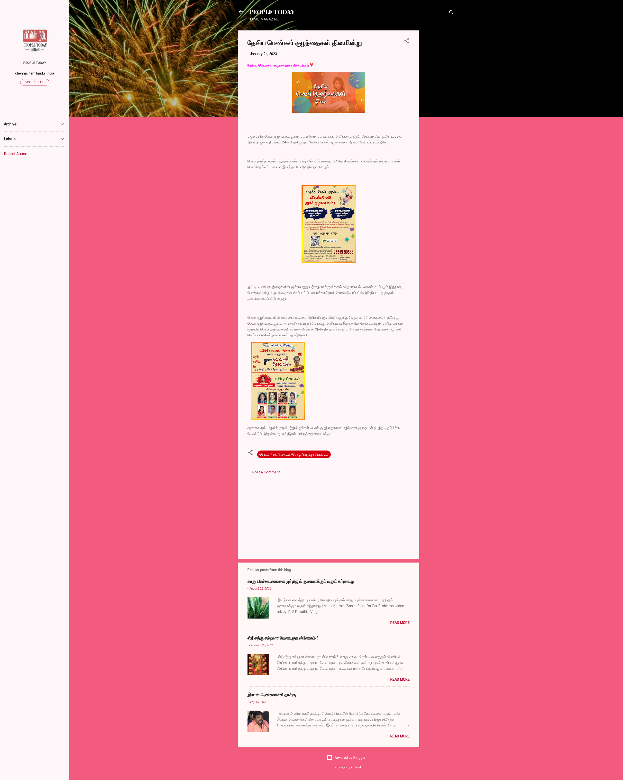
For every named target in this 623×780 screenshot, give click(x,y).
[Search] (451, 13)
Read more (400, 622)
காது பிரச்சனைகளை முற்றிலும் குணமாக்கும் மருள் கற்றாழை (300, 581)
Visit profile (34, 82)
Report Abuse (15, 153)
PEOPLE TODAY (271, 12)
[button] (407, 41)
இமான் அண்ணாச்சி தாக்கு (271, 694)
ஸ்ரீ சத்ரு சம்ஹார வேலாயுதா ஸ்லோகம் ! (282, 638)
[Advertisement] (438, 103)
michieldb (356, 767)
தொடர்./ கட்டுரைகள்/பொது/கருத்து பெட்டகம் (294, 454)
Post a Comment (266, 472)
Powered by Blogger (349, 757)
